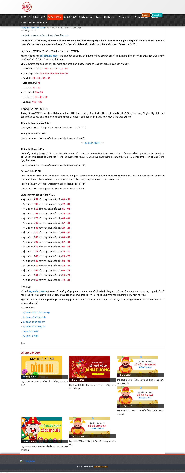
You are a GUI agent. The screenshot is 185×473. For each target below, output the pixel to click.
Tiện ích (154, 17)
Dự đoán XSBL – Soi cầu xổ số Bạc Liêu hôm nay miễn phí (44, 448)
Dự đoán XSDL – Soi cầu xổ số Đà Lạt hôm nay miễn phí (140, 412)
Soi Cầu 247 (25, 17)
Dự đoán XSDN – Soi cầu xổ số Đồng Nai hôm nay (44, 383)
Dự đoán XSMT (30, 331)
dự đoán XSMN (92, 143)
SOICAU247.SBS (101, 467)
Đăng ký (145, 15)
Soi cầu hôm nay (86, 17)
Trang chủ (25, 28)
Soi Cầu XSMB (39, 17)
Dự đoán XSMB (30, 336)
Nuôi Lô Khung (110, 17)
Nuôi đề (98, 17)
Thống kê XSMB (141, 17)
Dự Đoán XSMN (54, 17)
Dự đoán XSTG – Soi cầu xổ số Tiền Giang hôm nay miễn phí (140, 382)
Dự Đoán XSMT (70, 17)
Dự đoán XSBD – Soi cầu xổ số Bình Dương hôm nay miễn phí (92, 387)
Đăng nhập (157, 15)
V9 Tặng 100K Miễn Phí (38, 23)
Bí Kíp (23, 23)
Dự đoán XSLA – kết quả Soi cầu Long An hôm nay (92, 443)
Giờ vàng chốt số (126, 17)
